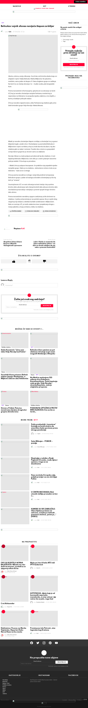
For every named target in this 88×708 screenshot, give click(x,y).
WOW (4, 690)
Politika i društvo (6, 347)
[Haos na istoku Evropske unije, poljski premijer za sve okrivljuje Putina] (15, 482)
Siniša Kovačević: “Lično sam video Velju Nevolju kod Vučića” (13, 351)
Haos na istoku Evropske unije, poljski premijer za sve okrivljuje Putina (44, 477)
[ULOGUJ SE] (70, 2)
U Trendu (71, 6)
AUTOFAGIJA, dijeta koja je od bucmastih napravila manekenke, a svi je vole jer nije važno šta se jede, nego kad (43, 596)
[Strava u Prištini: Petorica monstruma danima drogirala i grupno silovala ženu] (14, 398)
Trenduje (3, 546)
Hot (44, 6)
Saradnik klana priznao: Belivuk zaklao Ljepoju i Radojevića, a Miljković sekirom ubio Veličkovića (14, 376)
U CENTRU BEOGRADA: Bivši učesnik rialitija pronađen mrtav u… (44, 494)
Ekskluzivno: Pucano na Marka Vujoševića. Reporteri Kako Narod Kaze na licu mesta (13, 630)
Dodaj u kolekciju (50, 211)
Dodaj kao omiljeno (33, 211)
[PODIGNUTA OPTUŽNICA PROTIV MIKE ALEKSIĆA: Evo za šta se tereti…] (44, 398)
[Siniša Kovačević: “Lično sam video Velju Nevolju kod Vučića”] (14, 340)
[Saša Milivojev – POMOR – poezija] (15, 448)
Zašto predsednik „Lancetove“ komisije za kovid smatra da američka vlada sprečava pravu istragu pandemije (44, 427)
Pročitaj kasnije (16, 211)
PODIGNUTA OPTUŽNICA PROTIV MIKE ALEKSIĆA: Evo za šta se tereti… (43, 410)
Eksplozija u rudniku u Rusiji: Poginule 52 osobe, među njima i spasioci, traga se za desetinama (44, 461)
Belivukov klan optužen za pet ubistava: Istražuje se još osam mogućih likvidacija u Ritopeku (42, 352)
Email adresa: (23, 304)
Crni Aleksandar (8, 603)
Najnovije (17, 6)
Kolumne (5, 681)
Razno (3, 372)
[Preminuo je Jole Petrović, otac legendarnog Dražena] (44, 618)
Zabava (5, 693)
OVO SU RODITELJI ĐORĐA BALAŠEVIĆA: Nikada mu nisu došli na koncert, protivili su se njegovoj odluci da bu (13, 565)
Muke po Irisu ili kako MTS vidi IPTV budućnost (42, 564)
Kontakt (65, 700)
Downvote (44, 261)
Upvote (14, 261)
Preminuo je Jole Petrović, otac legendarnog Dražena (42, 629)
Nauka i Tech (6, 683)
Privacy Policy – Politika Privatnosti (78, 700)
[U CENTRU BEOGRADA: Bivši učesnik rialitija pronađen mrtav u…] (15, 499)
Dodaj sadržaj (81, 1)
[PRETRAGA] (67, 2)
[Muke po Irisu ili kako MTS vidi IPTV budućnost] (44, 553)
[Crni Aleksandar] (14, 589)
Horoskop (5, 680)
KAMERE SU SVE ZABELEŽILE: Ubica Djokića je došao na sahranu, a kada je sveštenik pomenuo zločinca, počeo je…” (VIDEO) (43, 512)
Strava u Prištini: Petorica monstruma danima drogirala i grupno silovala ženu (14, 410)
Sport (4, 688)
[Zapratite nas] (65, 2)
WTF (32, 347)
